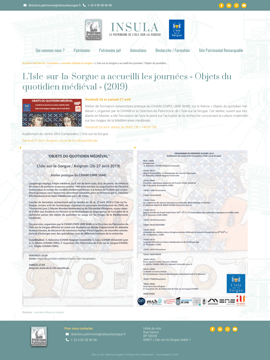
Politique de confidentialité (139, 354)
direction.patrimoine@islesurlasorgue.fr (54, 5)
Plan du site (98, 354)
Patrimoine (82, 50)
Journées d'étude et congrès (77, 63)
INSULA (135, 28)
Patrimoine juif (110, 50)
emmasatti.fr (165, 354)
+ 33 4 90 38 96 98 (99, 5)
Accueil (26, 63)
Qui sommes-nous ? (50, 50)
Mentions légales (115, 354)
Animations (138, 50)
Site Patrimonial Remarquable (221, 50)
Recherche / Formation (173, 50)
